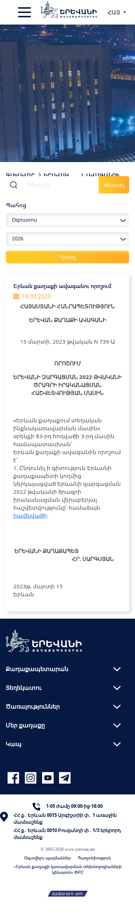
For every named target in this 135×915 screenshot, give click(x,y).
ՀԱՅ (115, 12)
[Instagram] (31, 778)
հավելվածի (30, 515)
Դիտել (67, 257)
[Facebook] (14, 778)
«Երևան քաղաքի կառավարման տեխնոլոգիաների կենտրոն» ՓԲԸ (68, 869)
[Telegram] (64, 778)
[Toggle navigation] (25, 12)
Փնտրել (114, 185)
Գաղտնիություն (94, 858)
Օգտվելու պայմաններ (47, 858)
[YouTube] (49, 778)
